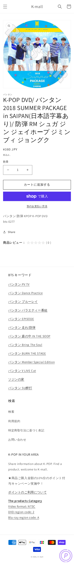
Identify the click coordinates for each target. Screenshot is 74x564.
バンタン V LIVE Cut (22, 371)
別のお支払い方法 (37, 206)
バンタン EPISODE (21, 319)
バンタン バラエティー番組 (27, 310)
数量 (6, 161)
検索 (11, 411)
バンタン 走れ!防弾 (22, 327)
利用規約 (14, 421)
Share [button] (11, 232)
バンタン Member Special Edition (31, 362)
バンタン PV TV (19, 284)
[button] (5, 6)
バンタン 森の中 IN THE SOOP (29, 336)
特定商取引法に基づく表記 (26, 430)
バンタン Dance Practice (25, 293)
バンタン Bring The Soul (25, 345)
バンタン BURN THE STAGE (27, 353)
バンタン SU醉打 (20, 388)
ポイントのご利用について (27, 492)
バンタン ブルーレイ (23, 301)
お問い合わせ (17, 439)
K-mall (40, 557)
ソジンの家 (16, 379)
